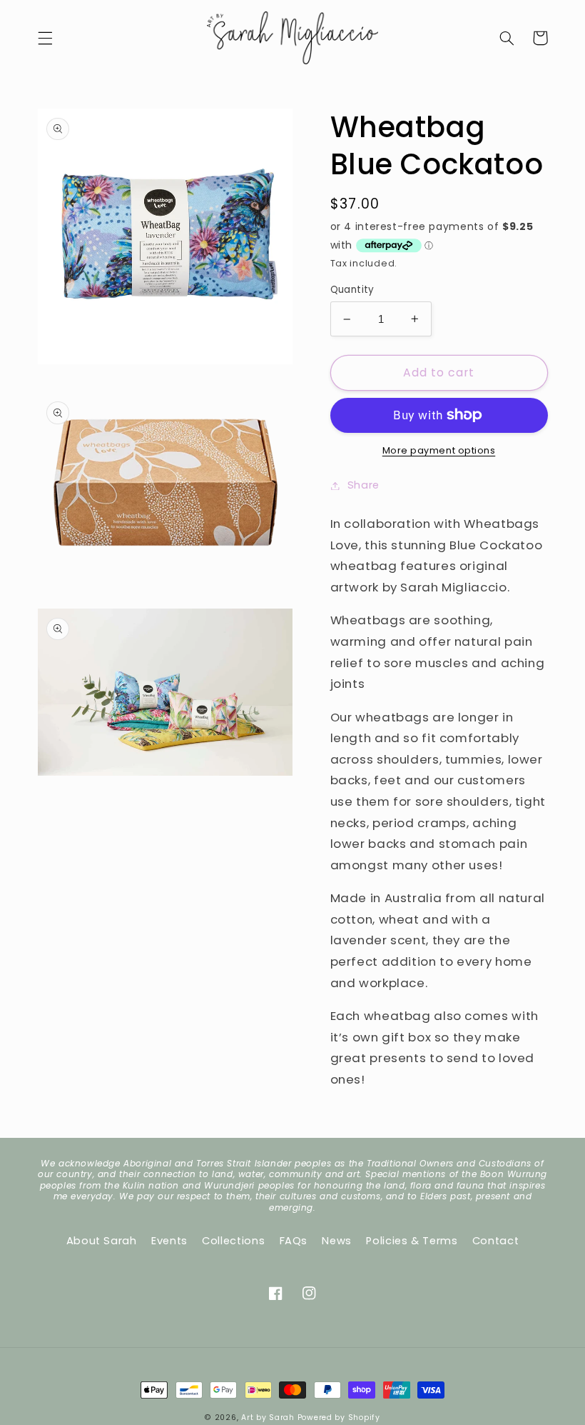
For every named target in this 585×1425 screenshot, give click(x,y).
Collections (233, 1241)
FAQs (294, 1241)
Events (169, 1241)
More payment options (439, 450)
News (337, 1241)
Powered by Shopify (338, 1417)
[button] (45, 37)
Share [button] (363, 485)
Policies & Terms (411, 1241)
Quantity (352, 289)
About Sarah (101, 1241)
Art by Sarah (268, 1417)
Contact (495, 1241)
